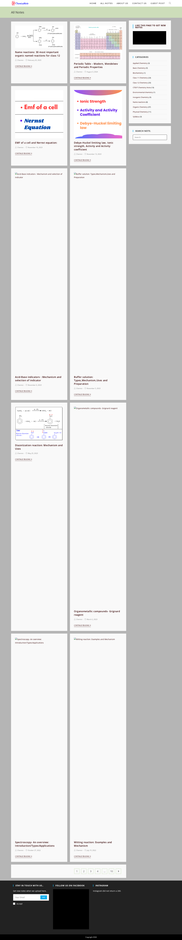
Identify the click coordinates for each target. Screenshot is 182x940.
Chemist (20, 60)
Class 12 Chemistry (140, 82)
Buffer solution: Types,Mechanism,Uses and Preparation (90, 380)
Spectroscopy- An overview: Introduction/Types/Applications (35, 844)
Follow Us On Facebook (70, 885)
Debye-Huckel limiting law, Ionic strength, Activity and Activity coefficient (93, 146)
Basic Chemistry (139, 68)
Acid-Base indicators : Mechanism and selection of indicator (38, 378)
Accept (20, 903)
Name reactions (139, 102)
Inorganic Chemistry (141, 97)
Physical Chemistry (140, 112)
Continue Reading (23, 66)
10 (111, 871)
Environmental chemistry (143, 92)
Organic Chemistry (140, 107)
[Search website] (170, 3)
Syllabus (136, 116)
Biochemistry (138, 73)
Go (43, 897)
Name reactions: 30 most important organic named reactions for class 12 (37, 53)
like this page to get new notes (150, 26)
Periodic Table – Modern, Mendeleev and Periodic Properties (96, 65)
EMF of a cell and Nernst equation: (36, 142)
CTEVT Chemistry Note (142, 87)
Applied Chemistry (140, 63)
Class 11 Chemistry (140, 78)
